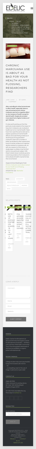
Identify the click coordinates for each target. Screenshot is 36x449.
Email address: (10, 411)
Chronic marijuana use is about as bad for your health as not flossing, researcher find (18, 166)
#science (24, 185)
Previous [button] (27, 201)
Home (11, 21)
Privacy (13, 439)
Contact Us (17, 392)
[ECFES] (15, 7)
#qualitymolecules (13, 185)
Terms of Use (18, 442)
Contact (23, 439)
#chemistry (19, 179)
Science (15, 23)
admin (23, 100)
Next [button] (29, 201)
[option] (9, 228)
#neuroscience (11, 182)
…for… (7, 365)
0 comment (12, 101)
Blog (19, 21)
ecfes (8, 188)
